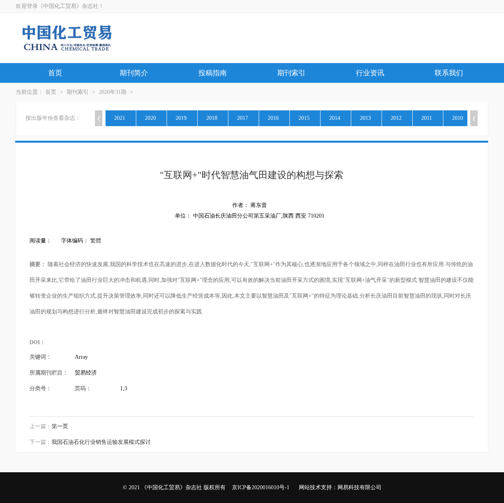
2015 (303, 118)
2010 (457, 118)
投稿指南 (212, 73)
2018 (211, 118)
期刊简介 (134, 73)
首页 (55, 73)
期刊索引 (291, 73)
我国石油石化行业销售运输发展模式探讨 (101, 442)
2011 (426, 118)
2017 (242, 118)
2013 (365, 118)
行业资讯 (370, 73)
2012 (396, 118)
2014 (334, 118)
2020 (150, 118)
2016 (273, 118)
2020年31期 (112, 92)
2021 (119, 118)
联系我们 (449, 73)
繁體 (95, 241)
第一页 (60, 426)
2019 (181, 118)
